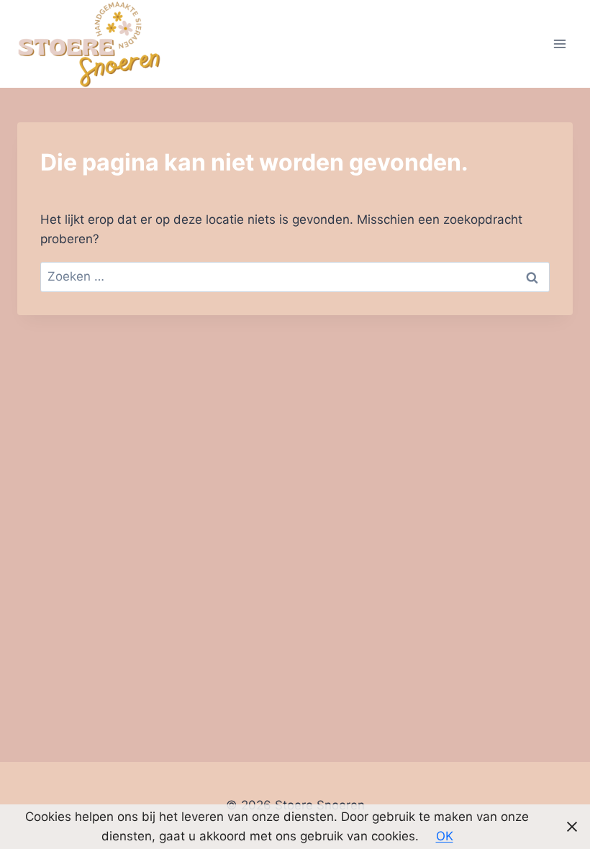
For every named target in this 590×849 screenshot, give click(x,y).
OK (444, 836)
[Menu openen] (559, 43)
